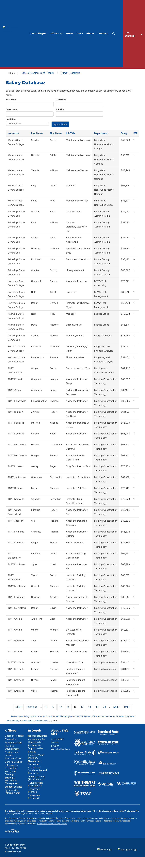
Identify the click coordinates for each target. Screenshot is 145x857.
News (69, 33)
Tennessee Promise (34, 790)
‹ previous (31, 706)
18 (89, 706)
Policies (32, 751)
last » (127, 706)
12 (45, 706)
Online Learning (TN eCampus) (36, 778)
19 (97, 706)
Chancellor (10, 739)
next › (116, 706)
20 (104, 706)
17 (82, 706)
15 (68, 706)
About (90, 33)
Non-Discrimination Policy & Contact (52, 823)
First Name (11, 99)
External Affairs (13, 758)
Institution (11, 119)
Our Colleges (37, 33)
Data (80, 33)
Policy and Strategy (10, 773)
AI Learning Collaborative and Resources (37, 770)
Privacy (55, 745)
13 (53, 706)
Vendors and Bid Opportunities (36, 741)
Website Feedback (60, 749)
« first (18, 706)
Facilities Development (12, 747)
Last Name (61, 99)
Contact (103, 33)
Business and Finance (12, 754)
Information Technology (11, 767)
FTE (135, 133)
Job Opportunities (37, 735)
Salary (124, 133)
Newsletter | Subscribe (35, 763)
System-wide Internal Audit (12, 791)
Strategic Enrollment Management (12, 780)
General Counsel (14, 761)
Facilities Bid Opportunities (35, 747)
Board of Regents (14, 735)
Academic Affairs (13, 742)
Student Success (13, 786)
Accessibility (57, 739)
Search (54, 742)
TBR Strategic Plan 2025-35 (35, 784)
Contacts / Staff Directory (36, 756)
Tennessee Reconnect (34, 797)
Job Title (60, 109)
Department (11, 109)
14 (60, 706)
